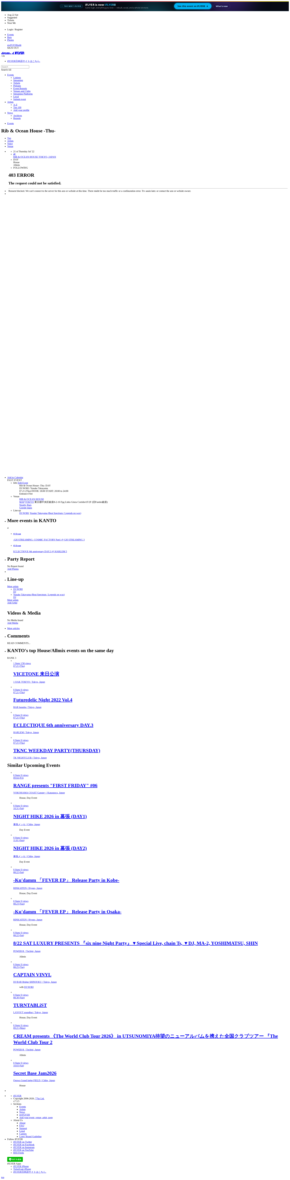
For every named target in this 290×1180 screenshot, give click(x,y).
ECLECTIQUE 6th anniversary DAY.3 (53, 725)
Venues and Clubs (22, 91)
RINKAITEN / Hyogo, (27, 888)
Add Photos (13, 569)
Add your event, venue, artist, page (36, 1117)
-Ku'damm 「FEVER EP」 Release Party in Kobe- (66, 880)
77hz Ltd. (39, 1098)
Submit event (19, 99)
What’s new (222, 6)
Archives (17, 115)
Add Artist (12, 602)
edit (19, 45)
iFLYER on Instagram (23, 1147)
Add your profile (21, 110)
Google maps (25, 507)
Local (16, 96)
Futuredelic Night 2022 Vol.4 (42, 699)
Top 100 (17, 107)
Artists (10, 102)
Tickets (16, 83)
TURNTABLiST (30, 1005)
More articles (13, 628)
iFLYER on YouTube (23, 1150)
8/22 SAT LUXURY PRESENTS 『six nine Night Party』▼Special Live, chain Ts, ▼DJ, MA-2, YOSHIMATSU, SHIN (135, 943)
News (10, 113)
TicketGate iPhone (22, 1169)
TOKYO (29, 502)
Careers (23, 1134)
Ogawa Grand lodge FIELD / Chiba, (34, 1080)
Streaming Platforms (23, 94)
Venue (10, 146)
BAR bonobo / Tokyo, (27, 707)
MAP (21, 502)
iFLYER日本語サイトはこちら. (23, 61)
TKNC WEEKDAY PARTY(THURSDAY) (56, 750)
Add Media (12, 623)
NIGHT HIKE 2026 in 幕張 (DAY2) (50, 848)
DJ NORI (24, 513)
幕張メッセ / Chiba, (26, 824)
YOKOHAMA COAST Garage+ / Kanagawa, (39, 792)
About (22, 1123)
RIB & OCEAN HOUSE (31, 499)
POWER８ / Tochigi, (26, 951)
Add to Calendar (15, 477)
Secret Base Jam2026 (34, 1073)
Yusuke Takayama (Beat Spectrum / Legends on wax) (55, 513)
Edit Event (23, 483)
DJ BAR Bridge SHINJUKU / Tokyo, (35, 982)
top (2, 1177)
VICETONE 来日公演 (36, 674)
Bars (9, 37)
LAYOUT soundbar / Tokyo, (30, 1012)
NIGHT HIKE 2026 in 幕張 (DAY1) (50, 816)
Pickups (17, 85)
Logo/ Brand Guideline (30, 1136)
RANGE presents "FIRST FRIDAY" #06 (55, 785)
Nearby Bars (25, 505)
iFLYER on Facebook (23, 1144)
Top (9, 138)
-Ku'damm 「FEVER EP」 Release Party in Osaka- (67, 911)
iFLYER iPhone (21, 1166)
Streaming (18, 80)
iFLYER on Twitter (22, 1142)
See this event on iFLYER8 (192, 6)
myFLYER (12, 45)
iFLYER (17, 1096)
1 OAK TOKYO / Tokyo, (29, 682)
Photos (10, 40)
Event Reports (20, 88)
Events (10, 34)
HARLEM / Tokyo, (26, 732)
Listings (17, 77)
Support (23, 1128)
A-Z (15, 104)
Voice (10, 143)
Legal (22, 1131)
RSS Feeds (18, 1153)
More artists (12, 586)
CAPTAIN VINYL (32, 974)
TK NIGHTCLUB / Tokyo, (30, 757)
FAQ (21, 1125)
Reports (17, 118)
